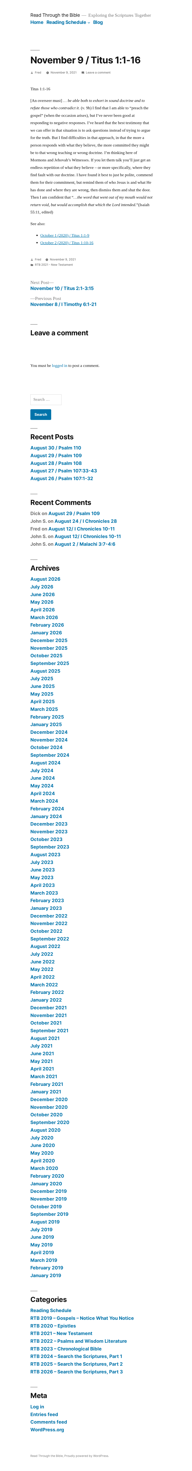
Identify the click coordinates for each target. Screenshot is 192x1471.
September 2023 (49, 847)
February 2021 (46, 1084)
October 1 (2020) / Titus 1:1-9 (64, 235)
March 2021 (43, 1076)
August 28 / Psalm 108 (56, 463)
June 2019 (42, 1237)
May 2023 (41, 877)
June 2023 (42, 870)
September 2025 (49, 663)
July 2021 (41, 1046)
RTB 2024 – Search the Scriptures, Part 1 (76, 1356)
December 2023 (49, 824)
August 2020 (45, 1130)
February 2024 (47, 808)
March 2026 (44, 617)
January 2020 (46, 1183)
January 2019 (45, 1275)
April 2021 (42, 1069)
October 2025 (46, 655)
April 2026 (42, 610)
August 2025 (45, 671)
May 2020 (42, 1153)
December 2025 (49, 640)
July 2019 (41, 1229)
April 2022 (42, 977)
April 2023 (42, 885)
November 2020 (49, 1107)
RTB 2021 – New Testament (61, 1333)
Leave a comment (98, 72)
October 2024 (46, 747)
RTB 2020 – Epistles (53, 1326)
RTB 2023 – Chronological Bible (66, 1349)
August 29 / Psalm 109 (56, 455)
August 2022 (45, 946)
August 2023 (45, 854)
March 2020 (44, 1168)
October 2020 (46, 1114)
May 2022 (41, 969)
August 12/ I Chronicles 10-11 (81, 529)
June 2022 (42, 962)
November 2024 (49, 740)
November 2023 (49, 831)
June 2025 (42, 686)
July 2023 (41, 862)
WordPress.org (47, 1429)
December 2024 (49, 732)
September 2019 (49, 1214)
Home (36, 22)
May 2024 (42, 786)
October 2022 (46, 931)
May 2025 (41, 694)
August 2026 (45, 579)
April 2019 (42, 1252)
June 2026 (42, 594)
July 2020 (41, 1138)
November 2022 (49, 923)
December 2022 (49, 916)
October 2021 (46, 1023)
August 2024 (45, 763)
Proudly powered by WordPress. (86, 1456)
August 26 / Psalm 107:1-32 (61, 478)
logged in (59, 365)
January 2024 (46, 816)
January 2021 (45, 1092)
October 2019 (46, 1206)
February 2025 (47, 717)
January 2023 (46, 908)
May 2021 (41, 1061)
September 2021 (49, 1030)
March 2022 (44, 984)
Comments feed (48, 1422)
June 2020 (42, 1145)
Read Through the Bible (55, 15)
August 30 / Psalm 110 (55, 448)
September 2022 (49, 939)
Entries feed (44, 1414)
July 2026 (41, 587)
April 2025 (42, 701)
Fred (38, 72)
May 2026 (41, 602)
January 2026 (46, 632)
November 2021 (48, 1015)
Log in (37, 1407)
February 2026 (47, 625)
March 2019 (43, 1260)
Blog (98, 22)
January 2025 (46, 724)
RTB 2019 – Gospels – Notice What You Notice (82, 1318)
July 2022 (41, 954)
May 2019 (41, 1245)
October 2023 (46, 839)
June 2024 (42, 778)
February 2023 (47, 900)
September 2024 (49, 755)
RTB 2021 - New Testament (54, 264)
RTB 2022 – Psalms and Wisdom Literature (78, 1341)
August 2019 (45, 1222)
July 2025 (41, 678)
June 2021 (42, 1053)
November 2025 (49, 648)
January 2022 (46, 1000)
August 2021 (45, 1038)
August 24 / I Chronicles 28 (86, 521)
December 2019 (48, 1191)
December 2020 (49, 1099)
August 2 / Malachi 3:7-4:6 (85, 544)
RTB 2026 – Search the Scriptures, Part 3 (76, 1372)
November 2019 (48, 1199)
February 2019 (46, 1268)
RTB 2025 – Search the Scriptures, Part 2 (76, 1364)
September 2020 (49, 1122)
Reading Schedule (66, 22)
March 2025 (44, 709)
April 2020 (42, 1161)
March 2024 (44, 801)
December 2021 (48, 1007)
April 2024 (42, 793)
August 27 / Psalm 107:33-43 (63, 471)
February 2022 (47, 992)
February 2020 (47, 1176)
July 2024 (41, 770)
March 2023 (44, 893)
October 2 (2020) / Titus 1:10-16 (66, 242)
